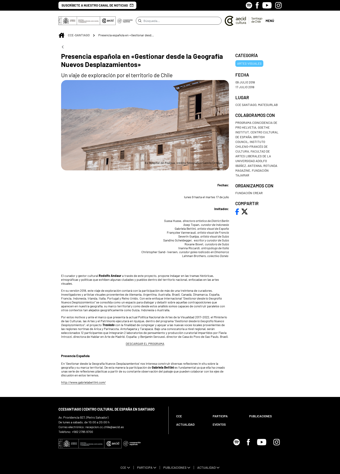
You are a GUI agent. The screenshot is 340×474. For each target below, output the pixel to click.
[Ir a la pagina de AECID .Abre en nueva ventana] (108, 20)
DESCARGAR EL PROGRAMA (145, 344)
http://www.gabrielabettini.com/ (83, 382)
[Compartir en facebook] (237, 211)
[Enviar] (140, 21)
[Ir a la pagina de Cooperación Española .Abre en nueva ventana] (125, 20)
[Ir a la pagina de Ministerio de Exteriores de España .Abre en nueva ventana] (79, 20)
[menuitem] (191, 416)
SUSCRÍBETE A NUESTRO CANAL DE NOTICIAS (94, 5)
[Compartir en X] (244, 211)
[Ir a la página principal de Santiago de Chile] (243, 20)
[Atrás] (62, 47)
